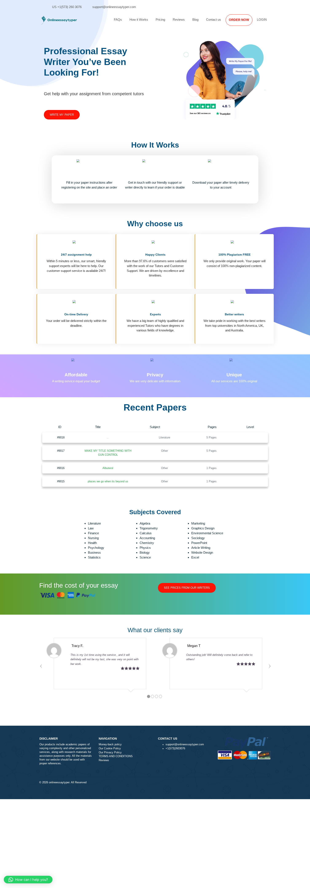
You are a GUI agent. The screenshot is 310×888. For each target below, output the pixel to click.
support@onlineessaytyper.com (114, 7)
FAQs (118, 19)
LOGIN (262, 19)
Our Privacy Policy (110, 752)
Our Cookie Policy (110, 748)
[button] (28, 879)
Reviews (179, 19)
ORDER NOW (239, 20)
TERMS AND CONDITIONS (116, 756)
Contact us (213, 19)
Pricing (160, 19)
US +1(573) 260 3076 (67, 7)
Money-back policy (110, 744)
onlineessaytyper (59, 782)
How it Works (138, 19)
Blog (195, 19)
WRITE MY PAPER (62, 114)
